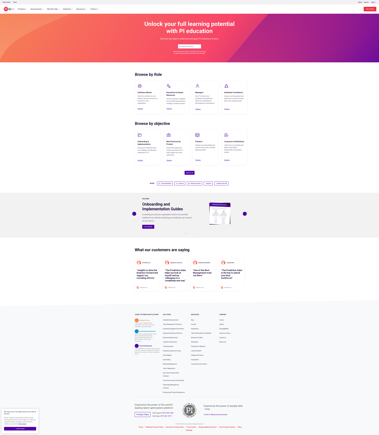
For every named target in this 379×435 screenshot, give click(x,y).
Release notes (196, 183)
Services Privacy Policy (175, 427)
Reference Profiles (197, 337)
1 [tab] (186, 234)
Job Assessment (168, 346)
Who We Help (52, 9)
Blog (192, 320)
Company (222, 314)
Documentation (166, 183)
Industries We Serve (197, 355)
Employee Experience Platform (172, 333)
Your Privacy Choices (227, 427)
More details (22, 424)
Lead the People (196, 351)
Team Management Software (172, 324)
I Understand (20, 428)
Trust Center (191, 427)
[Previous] (134, 214)
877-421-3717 (166, 416)
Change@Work (224, 329)
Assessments (36, 9)
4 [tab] (191, 234)
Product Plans (142, 414)
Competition (195, 359)
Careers (221, 320)
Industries (67, 9)
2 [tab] (188, 234)
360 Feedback (167, 355)
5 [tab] (193, 234)
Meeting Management (170, 364)
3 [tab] (189, 234)
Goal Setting (167, 359)
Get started (370, 9)
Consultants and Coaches (199, 364)
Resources (80, 9)
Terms (140, 427)
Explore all (189, 173)
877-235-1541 (168, 413)
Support (208, 183)
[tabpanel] (189, 213)
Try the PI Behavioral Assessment (215, 414)
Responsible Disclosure (208, 427)
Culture (221, 324)
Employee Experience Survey (172, 351)
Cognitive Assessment (170, 342)
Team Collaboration (169, 368)
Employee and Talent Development (174, 392)
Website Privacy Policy (154, 427)
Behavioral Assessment (170, 337)
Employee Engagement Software (173, 329)
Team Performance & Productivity (173, 380)
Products (21, 9)
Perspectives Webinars (198, 346)
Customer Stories (224, 333)
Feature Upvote (221, 183)
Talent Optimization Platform (146, 314)
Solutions (167, 314)
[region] (20, 421)
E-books (193, 324)
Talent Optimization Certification (201, 333)
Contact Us (222, 337)
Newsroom (222, 342)
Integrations (195, 329)
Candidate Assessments (170, 320)
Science (93, 9)
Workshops (194, 342)
